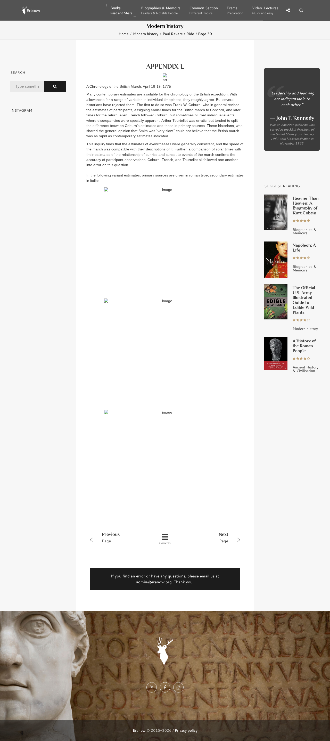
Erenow (139, 730)
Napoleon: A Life (304, 248)
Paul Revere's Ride (178, 33)
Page (111, 537)
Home (124, 33)
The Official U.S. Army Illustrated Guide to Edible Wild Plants (304, 300)
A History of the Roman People (304, 346)
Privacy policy (186, 730)
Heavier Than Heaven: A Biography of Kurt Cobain (306, 205)
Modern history (145, 33)
